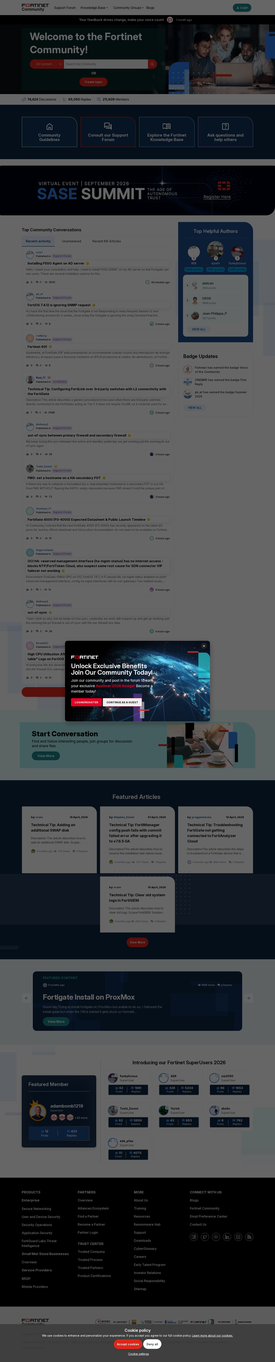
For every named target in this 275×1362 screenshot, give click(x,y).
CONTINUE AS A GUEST (122, 702)
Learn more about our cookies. (212, 1335)
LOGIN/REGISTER (86, 702)
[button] (137, 1354)
